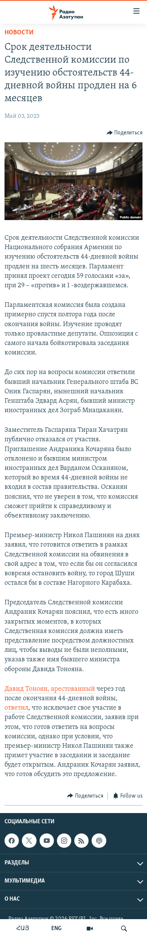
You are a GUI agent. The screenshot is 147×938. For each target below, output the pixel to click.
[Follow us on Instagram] (64, 840)
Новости (19, 32)
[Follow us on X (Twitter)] (29, 840)
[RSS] (81, 840)
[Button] (125, 133)
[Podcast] (99, 840)
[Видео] (89, 928)
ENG (56, 929)
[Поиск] (124, 928)
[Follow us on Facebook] (12, 840)
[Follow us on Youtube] (47, 840)
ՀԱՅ (22, 929)
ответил (16, 708)
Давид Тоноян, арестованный (50, 689)
